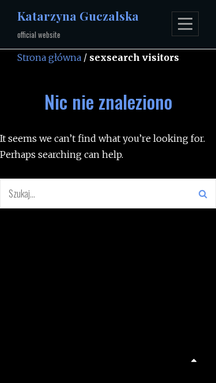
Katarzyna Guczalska (78, 15)
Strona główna (49, 57)
